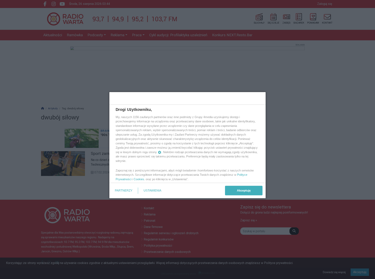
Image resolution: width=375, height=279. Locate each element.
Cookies (139, 179)
